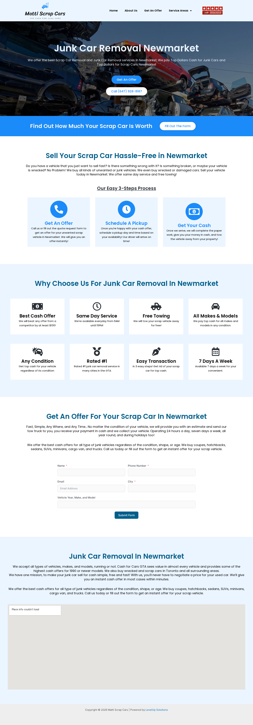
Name (61, 465)
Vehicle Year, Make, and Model (76, 497)
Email (60, 481)
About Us (131, 11)
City (130, 481)
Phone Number (137, 465)
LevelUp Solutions (157, 709)
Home (113, 11)
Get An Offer (153, 11)
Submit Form (126, 515)
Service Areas (178, 11)
